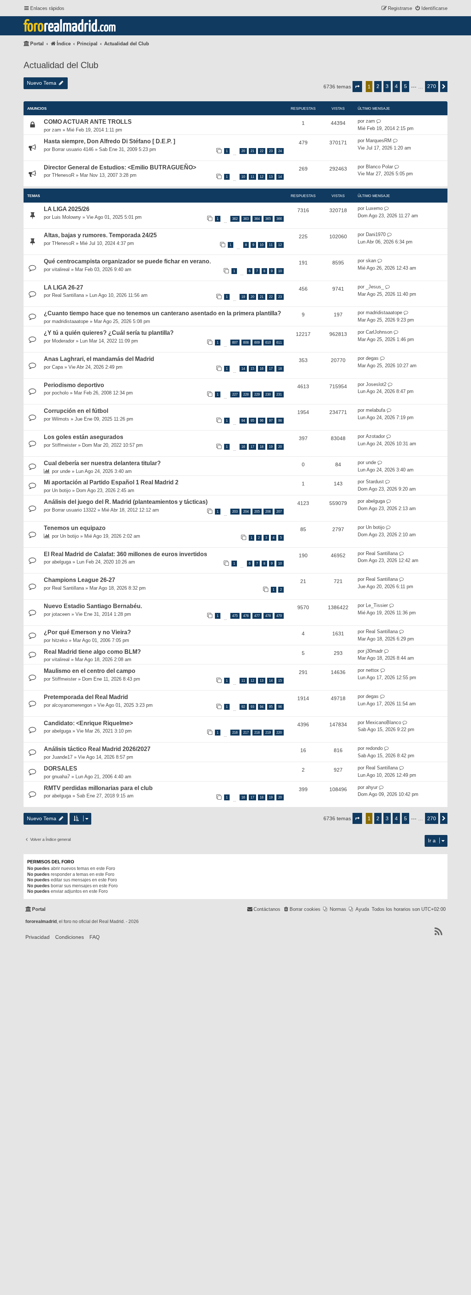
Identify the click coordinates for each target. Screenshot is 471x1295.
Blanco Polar (379, 166)
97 (271, 420)
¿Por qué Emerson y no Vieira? (87, 632)
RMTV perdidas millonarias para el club (98, 788)
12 (261, 177)
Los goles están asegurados (83, 437)
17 (271, 369)
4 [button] (396, 86)
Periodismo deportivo (74, 385)
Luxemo (374, 208)
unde (65, 471)
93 (252, 707)
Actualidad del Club (61, 65)
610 (268, 342)
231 (279, 394)
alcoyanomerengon (72, 705)
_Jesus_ (375, 286)
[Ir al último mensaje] (378, 121)
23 (271, 151)
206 (268, 511)
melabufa (375, 410)
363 (246, 219)
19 (243, 297)
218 (257, 732)
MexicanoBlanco (383, 722)
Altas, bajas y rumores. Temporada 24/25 (100, 235)
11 (252, 177)
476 (246, 616)
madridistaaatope (70, 321)
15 (252, 369)
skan (371, 260)
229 (257, 394)
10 (243, 177)
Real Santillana (68, 295)
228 (246, 394)
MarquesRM (379, 140)
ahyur (372, 787)
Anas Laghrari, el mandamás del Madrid (99, 359)
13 (271, 177)
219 (268, 732)
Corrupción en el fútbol (76, 411)
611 (279, 342)
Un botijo (61, 490)
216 (235, 732)
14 (280, 177)
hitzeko (59, 640)
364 (257, 219)
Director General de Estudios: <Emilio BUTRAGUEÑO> (120, 167)
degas (372, 358)
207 (279, 511)
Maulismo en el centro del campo (89, 671)
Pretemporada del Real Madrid (86, 697)
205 (257, 511)
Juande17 (62, 757)
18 (280, 369)
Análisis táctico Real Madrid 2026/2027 (97, 749)
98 (280, 420)
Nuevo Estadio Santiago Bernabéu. (93, 606)
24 (280, 151)
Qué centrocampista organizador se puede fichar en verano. (127, 261)
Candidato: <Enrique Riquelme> (88, 723)
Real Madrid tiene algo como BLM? (92, 652)
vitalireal (61, 269)
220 (279, 732)
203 (235, 511)
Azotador (375, 436)
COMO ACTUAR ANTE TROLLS (88, 122)
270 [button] (431, 86)
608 (246, 342)
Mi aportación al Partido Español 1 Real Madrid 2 (111, 482)
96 (261, 420)
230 (268, 394)
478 (268, 616)
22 (261, 151)
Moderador (63, 341)
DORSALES (60, 768)
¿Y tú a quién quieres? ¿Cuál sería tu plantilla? (109, 333)
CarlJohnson (379, 332)
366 (279, 219)
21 (252, 151)
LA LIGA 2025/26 (66, 209)
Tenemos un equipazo (75, 528)
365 (268, 219)
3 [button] (387, 86)
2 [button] (377, 86)
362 (235, 219)
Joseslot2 (376, 384)
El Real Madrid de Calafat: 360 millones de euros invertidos (125, 554)
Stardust (375, 481)
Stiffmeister (64, 445)
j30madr (374, 651)
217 (246, 732)
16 (261, 369)
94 (243, 420)
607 (235, 342)
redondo (374, 748)
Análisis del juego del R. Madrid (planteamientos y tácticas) (126, 502)
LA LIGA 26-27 (63, 287)
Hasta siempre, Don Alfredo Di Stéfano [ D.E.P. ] (109, 141)
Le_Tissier (377, 605)
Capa (57, 367)
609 (257, 342)
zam (56, 130)
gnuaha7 (61, 776)
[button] (357, 86)
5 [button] (405, 86)
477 (257, 616)
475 (235, 616)
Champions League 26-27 (79, 580)
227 (235, 394)
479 (279, 616)
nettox (372, 670)
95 (252, 420)
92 (243, 707)
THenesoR (63, 175)
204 (246, 511)
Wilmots (60, 419)
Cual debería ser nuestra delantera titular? (102, 463)
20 (243, 151)
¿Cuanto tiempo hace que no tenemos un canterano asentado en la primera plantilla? (162, 313)
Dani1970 (376, 234)
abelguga (375, 501)
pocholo (60, 393)
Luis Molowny (66, 217)
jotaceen (61, 614)
